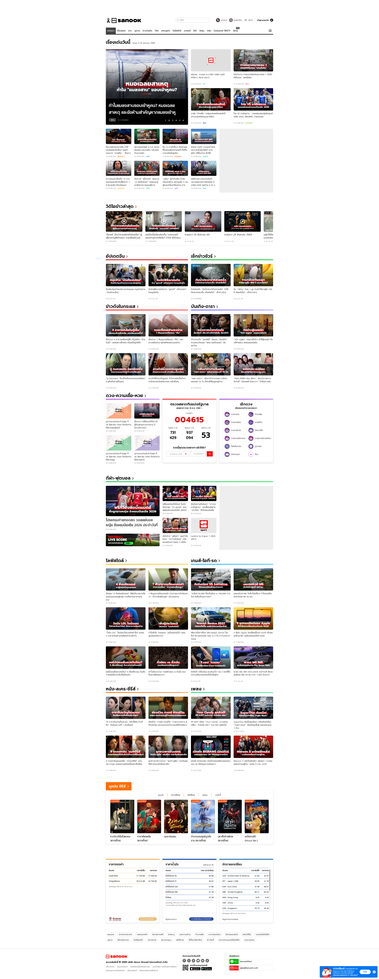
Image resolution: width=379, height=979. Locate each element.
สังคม (247, 84)
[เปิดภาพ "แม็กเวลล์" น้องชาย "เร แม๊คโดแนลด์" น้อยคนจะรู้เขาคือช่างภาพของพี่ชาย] (147, 168)
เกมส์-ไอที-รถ (204, 560)
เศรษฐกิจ (165, 30)
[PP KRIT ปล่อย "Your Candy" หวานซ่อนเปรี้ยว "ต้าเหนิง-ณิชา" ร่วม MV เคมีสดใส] (211, 708)
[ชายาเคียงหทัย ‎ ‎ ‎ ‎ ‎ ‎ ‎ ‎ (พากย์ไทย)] (149, 816)
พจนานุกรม (249, 939)
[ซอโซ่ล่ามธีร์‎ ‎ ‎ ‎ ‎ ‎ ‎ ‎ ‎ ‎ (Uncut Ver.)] (257, 816)
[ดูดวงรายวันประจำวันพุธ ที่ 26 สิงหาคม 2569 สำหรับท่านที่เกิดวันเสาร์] (147, 443)
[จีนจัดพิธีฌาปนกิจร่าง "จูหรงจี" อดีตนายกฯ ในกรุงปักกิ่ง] (168, 275)
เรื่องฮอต (121, 30)
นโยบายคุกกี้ (132, 970)
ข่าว (130, 30)
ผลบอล (110, 934)
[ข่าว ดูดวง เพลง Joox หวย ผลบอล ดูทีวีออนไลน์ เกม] (116, 956)
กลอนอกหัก (142, 934)
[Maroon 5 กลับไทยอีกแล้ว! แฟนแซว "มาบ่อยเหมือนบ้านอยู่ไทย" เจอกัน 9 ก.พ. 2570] (253, 747)
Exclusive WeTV (222, 30)
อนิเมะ (205, 795)
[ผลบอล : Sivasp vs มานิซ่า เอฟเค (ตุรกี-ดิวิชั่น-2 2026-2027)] (211, 60)
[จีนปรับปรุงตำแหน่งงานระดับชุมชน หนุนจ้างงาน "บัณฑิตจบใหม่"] (126, 275)
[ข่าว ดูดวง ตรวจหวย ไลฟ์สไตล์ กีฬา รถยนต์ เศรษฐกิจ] (123, 20)
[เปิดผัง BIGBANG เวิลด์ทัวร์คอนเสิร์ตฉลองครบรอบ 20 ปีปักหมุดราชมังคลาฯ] (211, 747)
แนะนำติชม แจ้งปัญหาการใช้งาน (165, 966)
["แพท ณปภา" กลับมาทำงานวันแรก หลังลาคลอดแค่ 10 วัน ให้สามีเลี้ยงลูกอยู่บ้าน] (211, 364)
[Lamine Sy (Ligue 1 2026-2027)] (203, 525)
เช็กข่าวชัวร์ (121, 156)
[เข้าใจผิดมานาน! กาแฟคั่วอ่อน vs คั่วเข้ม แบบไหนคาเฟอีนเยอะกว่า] (168, 657)
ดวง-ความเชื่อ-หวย (124, 395)
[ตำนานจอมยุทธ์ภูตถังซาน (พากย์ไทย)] (203, 816)
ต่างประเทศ (177, 156)
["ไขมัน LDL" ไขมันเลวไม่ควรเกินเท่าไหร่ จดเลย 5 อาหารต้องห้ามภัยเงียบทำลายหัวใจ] (126, 618)
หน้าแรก (111, 30)
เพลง (196, 689)
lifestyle (205, 156)
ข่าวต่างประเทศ (125, 934)
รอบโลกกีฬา (249, 123)
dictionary (166, 939)
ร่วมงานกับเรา (122, 966)
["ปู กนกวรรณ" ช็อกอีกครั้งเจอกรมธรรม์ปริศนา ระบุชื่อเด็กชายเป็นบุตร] (126, 364)
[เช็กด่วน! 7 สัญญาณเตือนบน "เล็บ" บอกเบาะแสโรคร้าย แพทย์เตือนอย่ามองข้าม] (168, 325)
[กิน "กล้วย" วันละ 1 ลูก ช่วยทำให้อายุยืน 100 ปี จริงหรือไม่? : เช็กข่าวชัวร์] (253, 275)
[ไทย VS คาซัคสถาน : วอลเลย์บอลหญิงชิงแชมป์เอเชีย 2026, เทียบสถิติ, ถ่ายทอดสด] (253, 99)
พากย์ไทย (175, 795)
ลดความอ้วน (185, 934)
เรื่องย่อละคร (123, 939)
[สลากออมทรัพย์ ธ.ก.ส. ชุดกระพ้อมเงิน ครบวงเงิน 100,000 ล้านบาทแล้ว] (147, 136)
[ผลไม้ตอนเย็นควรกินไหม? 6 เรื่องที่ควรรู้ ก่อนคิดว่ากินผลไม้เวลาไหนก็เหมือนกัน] (126, 657)
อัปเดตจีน (115, 256)
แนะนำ (161, 795)
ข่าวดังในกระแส (120, 306)
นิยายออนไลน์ (231, 934)
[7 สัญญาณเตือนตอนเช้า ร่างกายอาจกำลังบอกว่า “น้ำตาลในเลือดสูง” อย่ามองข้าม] (168, 579)
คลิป (209, 30)
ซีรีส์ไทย (191, 795)
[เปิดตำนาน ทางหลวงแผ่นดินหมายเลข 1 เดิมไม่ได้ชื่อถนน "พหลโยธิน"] (253, 60)
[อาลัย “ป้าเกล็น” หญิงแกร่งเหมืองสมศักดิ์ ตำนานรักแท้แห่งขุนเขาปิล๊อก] (211, 99)
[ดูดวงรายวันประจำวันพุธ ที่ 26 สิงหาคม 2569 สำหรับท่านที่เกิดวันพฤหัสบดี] (118, 411)
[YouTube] (198, 960)
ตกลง (365, 972)
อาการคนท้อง (215, 934)
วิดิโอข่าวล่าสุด (120, 206)
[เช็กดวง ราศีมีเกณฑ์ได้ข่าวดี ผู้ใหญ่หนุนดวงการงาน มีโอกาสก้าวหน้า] (147, 411)
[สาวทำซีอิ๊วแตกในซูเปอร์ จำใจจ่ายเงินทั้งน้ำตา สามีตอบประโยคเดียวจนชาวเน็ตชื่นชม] (168, 364)
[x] (189, 960)
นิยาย (235, 30)
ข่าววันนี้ (210, 939)
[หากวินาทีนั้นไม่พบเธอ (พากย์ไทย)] (122, 816)
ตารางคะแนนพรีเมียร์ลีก (229, 939)
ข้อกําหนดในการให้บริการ (148, 970)
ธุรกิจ (148, 156)
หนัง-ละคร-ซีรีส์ (120, 689)
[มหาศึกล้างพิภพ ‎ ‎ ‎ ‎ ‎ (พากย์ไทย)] (230, 816)
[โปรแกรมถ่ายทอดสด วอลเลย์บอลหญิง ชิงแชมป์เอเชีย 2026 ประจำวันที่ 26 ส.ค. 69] (133, 501)
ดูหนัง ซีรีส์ (117, 786)
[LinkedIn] (202, 960)
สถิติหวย (180, 939)
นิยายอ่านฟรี (157, 934)
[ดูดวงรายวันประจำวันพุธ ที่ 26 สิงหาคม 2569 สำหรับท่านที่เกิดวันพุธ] (118, 443)
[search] (210, 453)
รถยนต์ (187, 30)
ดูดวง (137, 30)
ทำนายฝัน (199, 934)
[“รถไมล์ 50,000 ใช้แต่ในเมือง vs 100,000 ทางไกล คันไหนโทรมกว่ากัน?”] (211, 579)
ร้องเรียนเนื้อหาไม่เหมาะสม (140, 966)
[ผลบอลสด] (133, 540)
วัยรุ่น (201, 30)
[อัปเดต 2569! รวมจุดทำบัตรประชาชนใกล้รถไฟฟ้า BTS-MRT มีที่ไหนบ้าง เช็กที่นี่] (203, 136)
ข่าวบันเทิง (147, 30)
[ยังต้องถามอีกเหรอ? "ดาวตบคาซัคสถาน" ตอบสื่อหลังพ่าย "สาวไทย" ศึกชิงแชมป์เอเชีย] (203, 493)
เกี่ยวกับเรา (110, 966)
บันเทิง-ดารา (203, 306)
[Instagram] (193, 960)
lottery (171, 934)
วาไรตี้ (218, 795)
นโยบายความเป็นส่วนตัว (115, 970)
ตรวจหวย (152, 939)
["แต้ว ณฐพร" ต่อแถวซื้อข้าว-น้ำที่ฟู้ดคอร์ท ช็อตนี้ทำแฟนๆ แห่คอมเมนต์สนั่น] (253, 325)
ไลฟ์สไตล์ (177, 30)
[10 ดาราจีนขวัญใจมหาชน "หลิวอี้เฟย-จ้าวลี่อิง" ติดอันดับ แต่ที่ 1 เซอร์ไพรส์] (126, 708)
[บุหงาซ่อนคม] (176, 816)
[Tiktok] (207, 960)
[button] (178, 20)
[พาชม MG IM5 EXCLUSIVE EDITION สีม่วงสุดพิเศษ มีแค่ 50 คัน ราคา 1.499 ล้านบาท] (253, 657)
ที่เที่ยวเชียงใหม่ (195, 939)
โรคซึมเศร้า (138, 939)
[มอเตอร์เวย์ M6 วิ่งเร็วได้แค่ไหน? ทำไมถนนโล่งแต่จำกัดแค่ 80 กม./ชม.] (253, 579)
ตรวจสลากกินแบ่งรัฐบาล (189, 404)
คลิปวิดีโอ (247, 934)
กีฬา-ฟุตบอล (118, 478)
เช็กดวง (246, 404)
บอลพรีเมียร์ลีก (262, 934)
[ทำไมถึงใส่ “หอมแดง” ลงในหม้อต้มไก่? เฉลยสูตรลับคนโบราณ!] (168, 618)
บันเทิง (148, 188)
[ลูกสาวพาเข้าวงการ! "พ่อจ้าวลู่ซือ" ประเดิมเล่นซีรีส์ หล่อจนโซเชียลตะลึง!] (168, 747)
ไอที (195, 30)
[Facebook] (184, 960)
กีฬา (157, 30)
